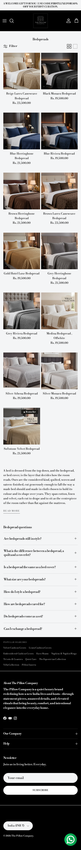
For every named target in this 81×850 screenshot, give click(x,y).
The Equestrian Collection (52, 659)
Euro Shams (42, 653)
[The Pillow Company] (40, 20)
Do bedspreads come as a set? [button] (23, 616)
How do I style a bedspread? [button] (22, 592)
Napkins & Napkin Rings (64, 653)
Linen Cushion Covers (40, 647)
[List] (75, 46)
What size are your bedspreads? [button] (25, 579)
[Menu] (4, 20)
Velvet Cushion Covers (14, 647)
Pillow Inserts (29, 664)
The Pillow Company (22, 835)
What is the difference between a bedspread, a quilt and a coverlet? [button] (34, 553)
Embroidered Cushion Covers (18, 653)
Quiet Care (30, 659)
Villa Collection (11, 664)
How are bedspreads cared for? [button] (24, 604)
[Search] (13, 20)
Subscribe (41, 790)
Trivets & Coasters (13, 659)
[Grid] (69, 46)
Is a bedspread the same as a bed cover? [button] (30, 567)
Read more (11, 511)
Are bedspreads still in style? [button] (23, 539)
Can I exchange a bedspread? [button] (23, 629)
